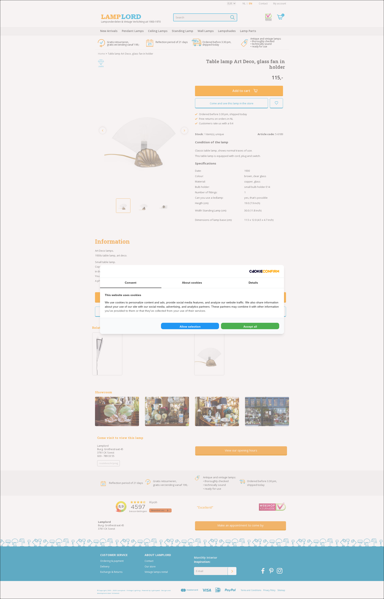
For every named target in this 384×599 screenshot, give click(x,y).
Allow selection (190, 326)
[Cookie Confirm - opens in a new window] (264, 271)
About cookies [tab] (192, 282)
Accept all (250, 326)
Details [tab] (253, 282)
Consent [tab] (130, 282)
